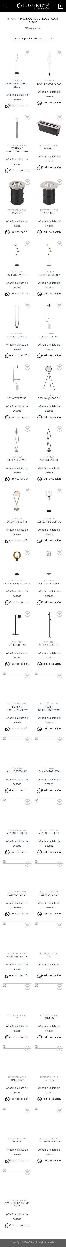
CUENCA (49, 1079)
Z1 (49, 956)
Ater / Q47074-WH (49, 771)
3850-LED (17, 213)
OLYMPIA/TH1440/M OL (17, 583)
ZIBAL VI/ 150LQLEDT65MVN (17, 708)
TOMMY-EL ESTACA (49, 1141)
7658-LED (49, 148)
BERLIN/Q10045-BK (49, 398)
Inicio (11, 18)
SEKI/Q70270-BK (49, 336)
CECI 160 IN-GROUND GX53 (17, 1205)
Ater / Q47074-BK (17, 771)
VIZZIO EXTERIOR (17, 833)
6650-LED (49, 213)
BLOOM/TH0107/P (49, 583)
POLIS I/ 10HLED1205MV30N (49, 708)
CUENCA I (17, 1141)
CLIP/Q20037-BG (16, 336)
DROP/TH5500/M (17, 521)
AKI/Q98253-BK (49, 460)
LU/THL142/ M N (17, 645)
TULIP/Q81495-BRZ (49, 274)
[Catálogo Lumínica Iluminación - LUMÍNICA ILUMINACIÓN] (33, 6)
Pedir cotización (19, 105)
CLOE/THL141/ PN (49, 645)
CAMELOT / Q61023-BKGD (16, 85)
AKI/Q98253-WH (16, 460)
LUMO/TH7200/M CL (49, 521)
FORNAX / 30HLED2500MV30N (17, 150)
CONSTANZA (17, 1079)
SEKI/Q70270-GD (17, 398)
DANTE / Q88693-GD (49, 83)
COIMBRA (49, 1018)
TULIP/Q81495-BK (17, 274)
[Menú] (5, 6)
